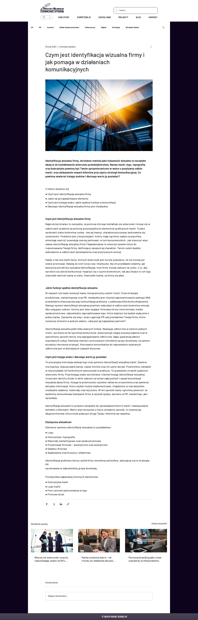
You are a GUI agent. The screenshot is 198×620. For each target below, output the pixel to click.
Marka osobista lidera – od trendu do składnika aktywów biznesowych (98, 559)
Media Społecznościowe (69, 27)
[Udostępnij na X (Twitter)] (53, 504)
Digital (103, 27)
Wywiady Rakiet (132, 27)
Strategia (116, 27)
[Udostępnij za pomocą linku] (68, 504)
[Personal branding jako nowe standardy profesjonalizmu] (146, 540)
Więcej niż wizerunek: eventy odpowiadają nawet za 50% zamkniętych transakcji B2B (51, 559)
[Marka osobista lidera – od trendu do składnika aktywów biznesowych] (99, 540)
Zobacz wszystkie (159, 523)
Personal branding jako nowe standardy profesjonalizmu (145, 559)
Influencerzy (90, 27)
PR (40, 27)
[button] (163, 27)
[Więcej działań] (151, 46)
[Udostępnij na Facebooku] (46, 504)
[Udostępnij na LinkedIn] (61, 504)
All (32, 27)
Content (50, 27)
